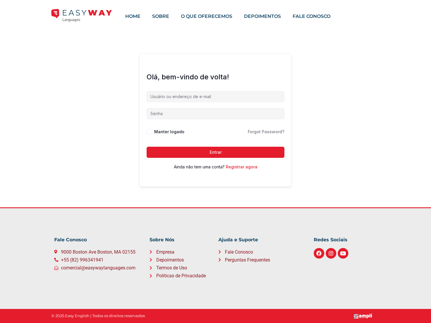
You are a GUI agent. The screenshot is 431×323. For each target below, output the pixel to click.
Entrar (216, 152)
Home (132, 16)
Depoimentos (262, 16)
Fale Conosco (311, 16)
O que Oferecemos (206, 16)
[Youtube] (343, 253)
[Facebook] (319, 253)
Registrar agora (241, 166)
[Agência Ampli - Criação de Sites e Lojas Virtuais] (365, 316)
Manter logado (169, 131)
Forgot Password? (266, 131)
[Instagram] (331, 253)
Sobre (160, 16)
